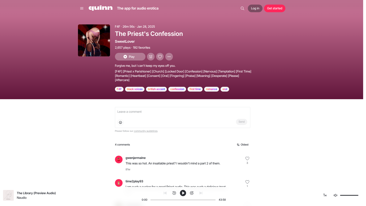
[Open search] (242, 8)
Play (131, 57)
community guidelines (145, 131)
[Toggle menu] (82, 8)
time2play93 (134, 181)
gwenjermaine (136, 158)
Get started (274, 8)
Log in (255, 8)
